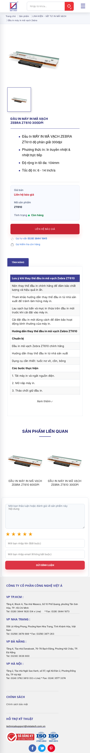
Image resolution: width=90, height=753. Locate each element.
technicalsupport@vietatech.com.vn (25, 726)
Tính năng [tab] (18, 262)
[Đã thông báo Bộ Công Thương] (20, 737)
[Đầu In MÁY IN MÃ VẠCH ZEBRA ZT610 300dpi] (65, 460)
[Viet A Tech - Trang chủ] (14, 6)
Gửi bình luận (45, 565)
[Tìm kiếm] (69, 6)
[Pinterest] (51, 748)
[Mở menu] (82, 6)
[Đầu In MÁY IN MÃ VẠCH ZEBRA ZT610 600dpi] (25, 460)
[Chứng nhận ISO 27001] (41, 737)
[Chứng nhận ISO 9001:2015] (53, 737)
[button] (19, 99)
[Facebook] (32, 748)
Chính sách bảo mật (17, 704)
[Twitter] (42, 748)
